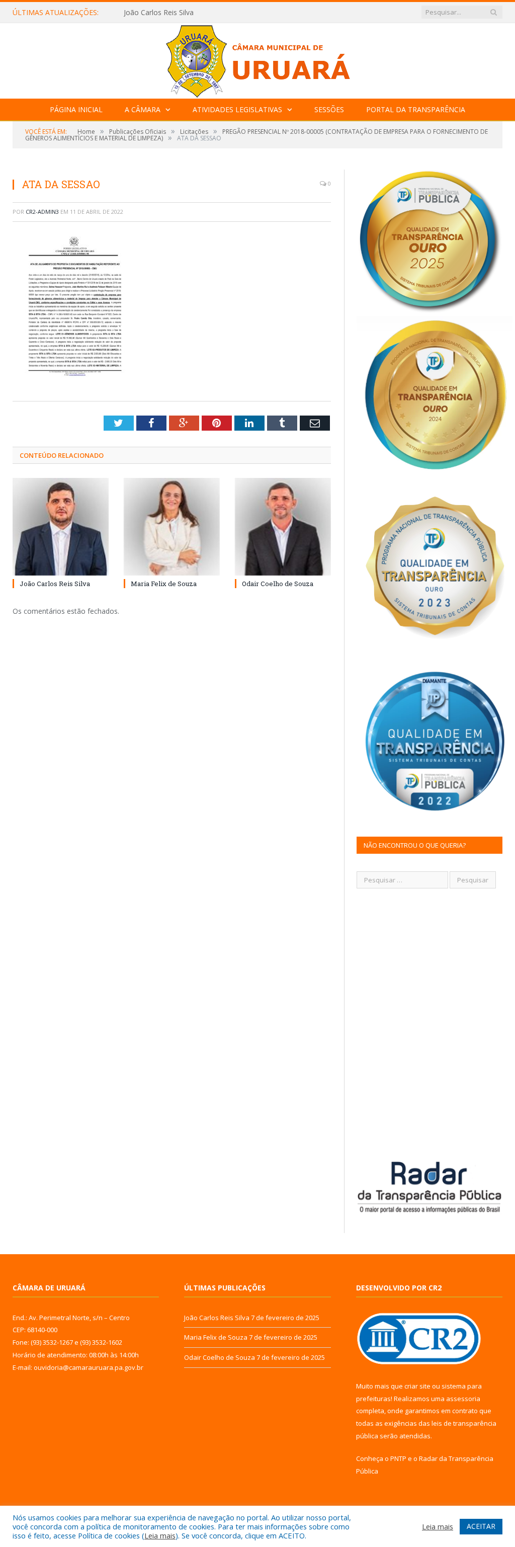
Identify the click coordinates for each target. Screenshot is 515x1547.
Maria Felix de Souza (157, 12)
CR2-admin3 (42, 211)
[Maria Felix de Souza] (172, 527)
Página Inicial (76, 109)
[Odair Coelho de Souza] (283, 527)
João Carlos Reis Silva (55, 583)
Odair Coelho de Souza (277, 583)
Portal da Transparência (415, 109)
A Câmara (142, 109)
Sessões (329, 109)
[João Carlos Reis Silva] (61, 527)
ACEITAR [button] (481, 1526)
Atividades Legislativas (237, 109)
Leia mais (160, 1535)
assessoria (463, 1398)
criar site (417, 1386)
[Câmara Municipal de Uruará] (257, 58)
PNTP (398, 1458)
